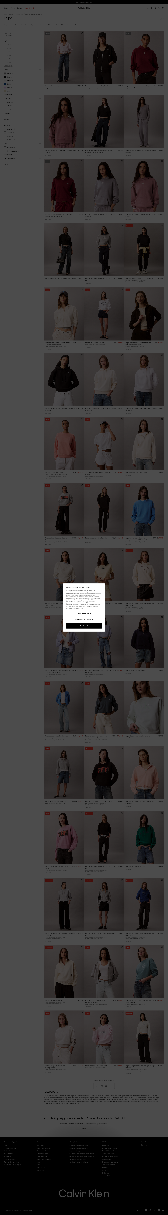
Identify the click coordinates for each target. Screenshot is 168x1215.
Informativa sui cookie (90, 606)
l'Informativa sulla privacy (74, 608)
